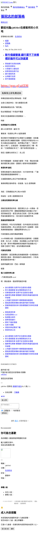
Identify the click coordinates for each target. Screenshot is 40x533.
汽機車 (16, 392)
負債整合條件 (10, 317)
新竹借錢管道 (10, 79)
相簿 (7, 41)
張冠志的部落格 (13, 16)
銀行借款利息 (10, 74)
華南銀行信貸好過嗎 (12, 64)
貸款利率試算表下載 (12, 327)
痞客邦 (15, 386)
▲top (3, 396)
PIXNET (10, 501)
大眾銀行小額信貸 (12, 69)
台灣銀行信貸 (10, 76)
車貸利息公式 (10, 330)
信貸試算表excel (11, 315)
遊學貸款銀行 (10, 320)
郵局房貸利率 (10, 312)
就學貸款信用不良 (12, 71)
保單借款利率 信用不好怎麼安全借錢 (19, 293)
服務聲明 (23, 503)
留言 (20, 386)
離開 (12, 529)
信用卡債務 (9, 325)
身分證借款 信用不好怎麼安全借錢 (18, 287)
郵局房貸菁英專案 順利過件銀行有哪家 (20, 303)
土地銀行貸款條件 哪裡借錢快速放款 (19, 300)
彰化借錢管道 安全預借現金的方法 (18, 290)
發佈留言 (4, 413)
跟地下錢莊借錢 (11, 322)
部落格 (7, 43)
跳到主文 (4, 22)
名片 (7, 46)
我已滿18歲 (5, 529)
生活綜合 (18, 36)
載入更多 (4, 400)
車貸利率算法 (10, 66)
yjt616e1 (4, 374)
